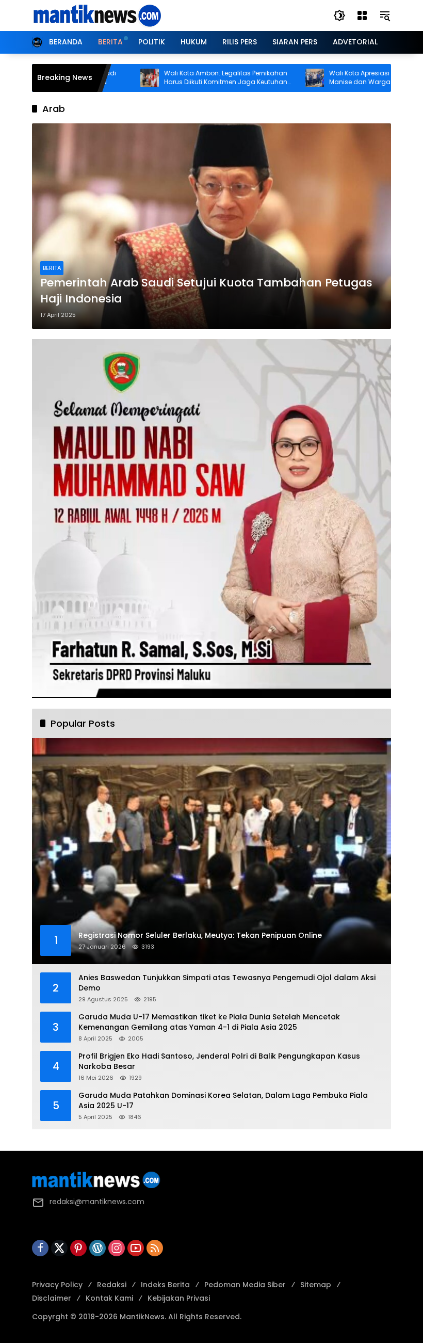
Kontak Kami (109, 1298)
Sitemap (315, 1285)
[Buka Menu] (362, 15)
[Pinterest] (78, 1248)
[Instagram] (116, 1248)
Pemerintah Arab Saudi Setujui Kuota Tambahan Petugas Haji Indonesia (206, 291)
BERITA (52, 268)
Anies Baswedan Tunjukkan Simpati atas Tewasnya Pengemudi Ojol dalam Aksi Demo (227, 983)
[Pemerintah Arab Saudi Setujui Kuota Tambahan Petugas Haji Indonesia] (211, 226)
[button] (339, 15)
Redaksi (111, 1285)
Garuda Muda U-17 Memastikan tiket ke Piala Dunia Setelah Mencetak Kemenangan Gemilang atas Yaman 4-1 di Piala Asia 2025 (209, 1022)
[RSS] (155, 1248)
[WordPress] (97, 1248)
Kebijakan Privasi (179, 1298)
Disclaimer (51, 1298)
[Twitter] (59, 1248)
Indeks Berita (165, 1285)
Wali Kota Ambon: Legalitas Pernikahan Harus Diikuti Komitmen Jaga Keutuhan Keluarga (189, 78)
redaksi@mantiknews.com (97, 1201)
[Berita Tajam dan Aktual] (96, 15)
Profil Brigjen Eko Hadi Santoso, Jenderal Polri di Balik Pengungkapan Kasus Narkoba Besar (219, 1061)
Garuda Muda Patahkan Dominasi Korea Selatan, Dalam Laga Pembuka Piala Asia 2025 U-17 (223, 1101)
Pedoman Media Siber (245, 1285)
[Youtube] (135, 1248)
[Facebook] (40, 1248)
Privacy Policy (57, 1285)
